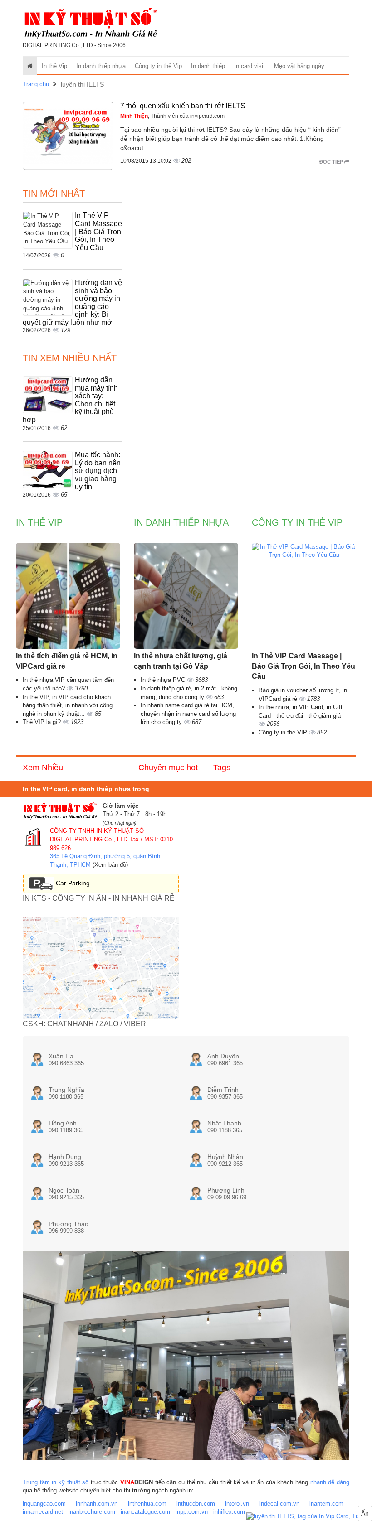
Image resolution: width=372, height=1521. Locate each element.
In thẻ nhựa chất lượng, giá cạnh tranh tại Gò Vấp (180, 661)
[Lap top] (309, 1516)
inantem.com (326, 1503)
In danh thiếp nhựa (101, 66)
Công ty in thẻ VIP (284, 732)
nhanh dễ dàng (329, 1482)
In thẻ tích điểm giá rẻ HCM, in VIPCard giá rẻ (66, 661)
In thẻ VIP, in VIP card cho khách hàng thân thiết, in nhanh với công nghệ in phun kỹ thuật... (68, 705)
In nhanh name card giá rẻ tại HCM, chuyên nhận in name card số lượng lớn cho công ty (188, 713)
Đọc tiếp (331, 161)
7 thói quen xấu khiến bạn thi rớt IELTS (182, 106)
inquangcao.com (44, 1503)
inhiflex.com (229, 1511)
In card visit (249, 66)
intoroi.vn (237, 1503)
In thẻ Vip (54, 66)
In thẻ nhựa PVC (164, 679)
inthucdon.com (195, 1503)
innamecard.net (43, 1511)
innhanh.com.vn (96, 1503)
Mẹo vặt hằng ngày (299, 66)
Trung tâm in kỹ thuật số (55, 1482)
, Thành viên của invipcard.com (172, 116)
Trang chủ (36, 84)
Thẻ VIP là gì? (43, 722)
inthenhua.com (147, 1503)
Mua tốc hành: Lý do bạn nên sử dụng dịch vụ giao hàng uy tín (98, 470)
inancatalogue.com (145, 1511)
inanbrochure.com (92, 1511)
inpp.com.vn (192, 1511)
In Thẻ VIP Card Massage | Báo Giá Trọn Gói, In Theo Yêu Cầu (98, 231)
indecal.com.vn (279, 1503)
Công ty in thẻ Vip (158, 66)
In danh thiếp (208, 66)
